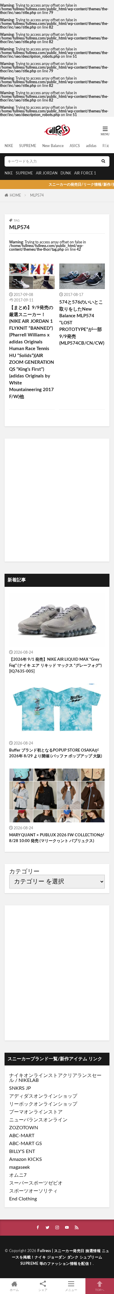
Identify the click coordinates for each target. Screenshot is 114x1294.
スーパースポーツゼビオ (36, 1183)
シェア (42, 1290)
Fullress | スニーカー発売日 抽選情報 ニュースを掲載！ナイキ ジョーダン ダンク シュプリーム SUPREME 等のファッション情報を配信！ (60, 1257)
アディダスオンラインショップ (43, 1096)
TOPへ (99, 1290)
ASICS (75, 146)
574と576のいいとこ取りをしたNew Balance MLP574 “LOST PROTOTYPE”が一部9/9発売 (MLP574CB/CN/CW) (81, 323)
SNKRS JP (20, 1088)
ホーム (14, 1290)
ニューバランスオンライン (38, 1119)
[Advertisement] (57, 500)
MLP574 (37, 195)
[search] (103, 161)
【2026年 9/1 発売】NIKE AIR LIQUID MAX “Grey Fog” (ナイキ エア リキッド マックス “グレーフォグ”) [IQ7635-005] (55, 665)
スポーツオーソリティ (33, 1191)
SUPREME (27, 146)
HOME (15, 195)
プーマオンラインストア (36, 1112)
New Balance (53, 146)
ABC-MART (21, 1135)
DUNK (65, 173)
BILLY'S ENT (22, 1151)
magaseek (19, 1167)
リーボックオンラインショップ (43, 1104)
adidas (91, 146)
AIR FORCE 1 (85, 173)
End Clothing (23, 1198)
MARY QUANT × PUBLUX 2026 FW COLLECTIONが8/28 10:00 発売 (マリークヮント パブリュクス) (56, 838)
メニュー (71, 1290)
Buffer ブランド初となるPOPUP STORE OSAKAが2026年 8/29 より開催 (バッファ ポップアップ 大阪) (55, 754)
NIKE (9, 146)
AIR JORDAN (46, 173)
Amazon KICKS (25, 1159)
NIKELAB (29, 1080)
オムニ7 (17, 1175)
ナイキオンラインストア (36, 1075)
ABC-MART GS (25, 1143)
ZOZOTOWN (23, 1127)
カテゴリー (24, 872)
